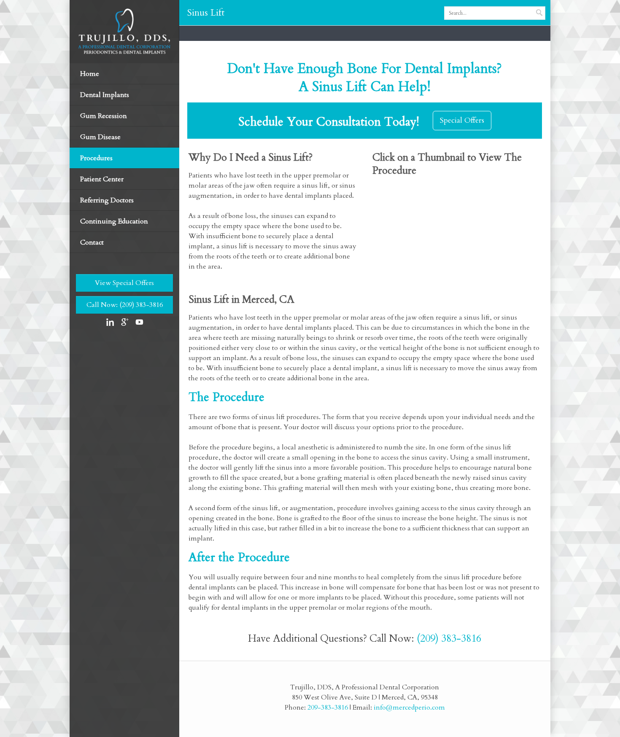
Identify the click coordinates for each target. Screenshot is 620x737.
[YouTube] (139, 322)
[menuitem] (124, 94)
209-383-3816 (327, 707)
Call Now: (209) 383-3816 (124, 304)
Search (540, 12)
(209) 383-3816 (449, 639)
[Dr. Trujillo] (124, 31)
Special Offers (462, 120)
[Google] (124, 322)
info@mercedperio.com (409, 707)
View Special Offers (124, 283)
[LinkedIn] (110, 322)
